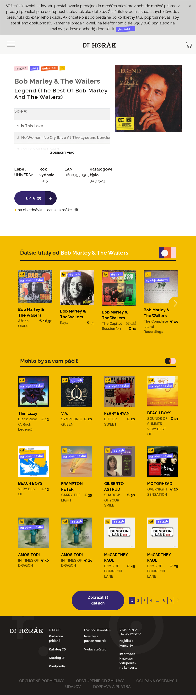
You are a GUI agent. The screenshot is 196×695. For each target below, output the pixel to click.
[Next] (175, 303)
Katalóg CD (57, 649)
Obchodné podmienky (41, 681)
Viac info (124, 29)
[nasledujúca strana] (178, 600)
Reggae (21, 68)
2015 (34, 68)
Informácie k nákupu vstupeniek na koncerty (128, 661)
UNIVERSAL (49, 68)
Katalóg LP (57, 658)
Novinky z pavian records (95, 638)
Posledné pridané (56, 638)
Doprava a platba (112, 686)
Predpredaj (57, 666)
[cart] (188, 44)
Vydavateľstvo (95, 649)
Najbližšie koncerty (126, 643)
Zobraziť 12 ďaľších (98, 600)
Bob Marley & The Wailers (57, 81)
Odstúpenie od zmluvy (100, 681)
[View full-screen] (174, 72)
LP (62, 68)
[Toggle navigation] (11, 44)
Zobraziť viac (62, 152)
